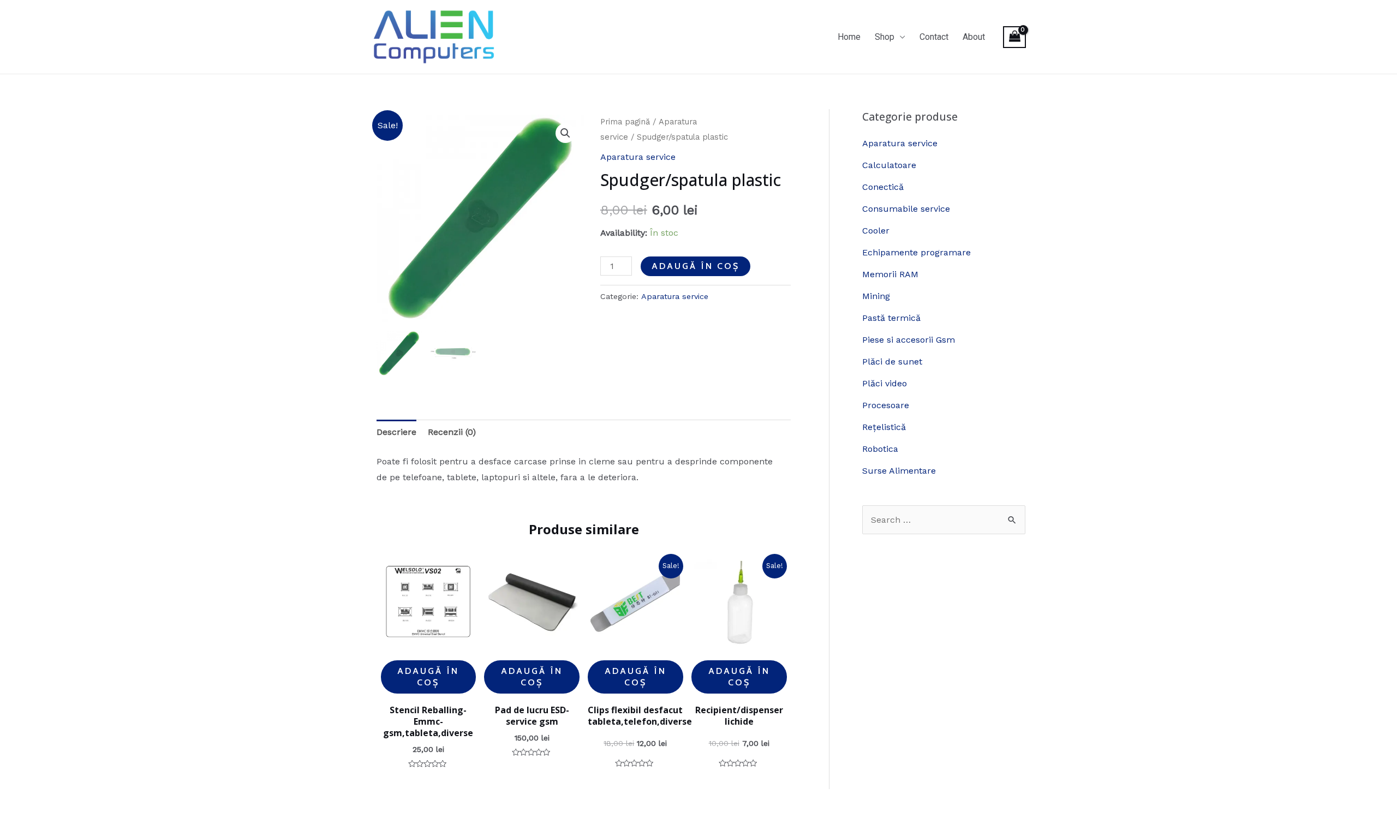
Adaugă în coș (695, 266)
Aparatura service (638, 157)
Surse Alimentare (899, 470)
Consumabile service (906, 209)
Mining (876, 296)
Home (849, 37)
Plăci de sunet (892, 361)
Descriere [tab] (396, 432)
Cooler (875, 230)
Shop (884, 37)
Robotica (880, 449)
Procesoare (885, 405)
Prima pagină (625, 122)
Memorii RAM (890, 274)
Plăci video (884, 383)
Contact (934, 37)
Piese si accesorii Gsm (908, 340)
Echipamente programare (916, 252)
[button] (565, 133)
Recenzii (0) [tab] (452, 432)
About (974, 37)
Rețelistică (884, 427)
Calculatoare (889, 165)
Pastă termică (891, 318)
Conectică (883, 187)
